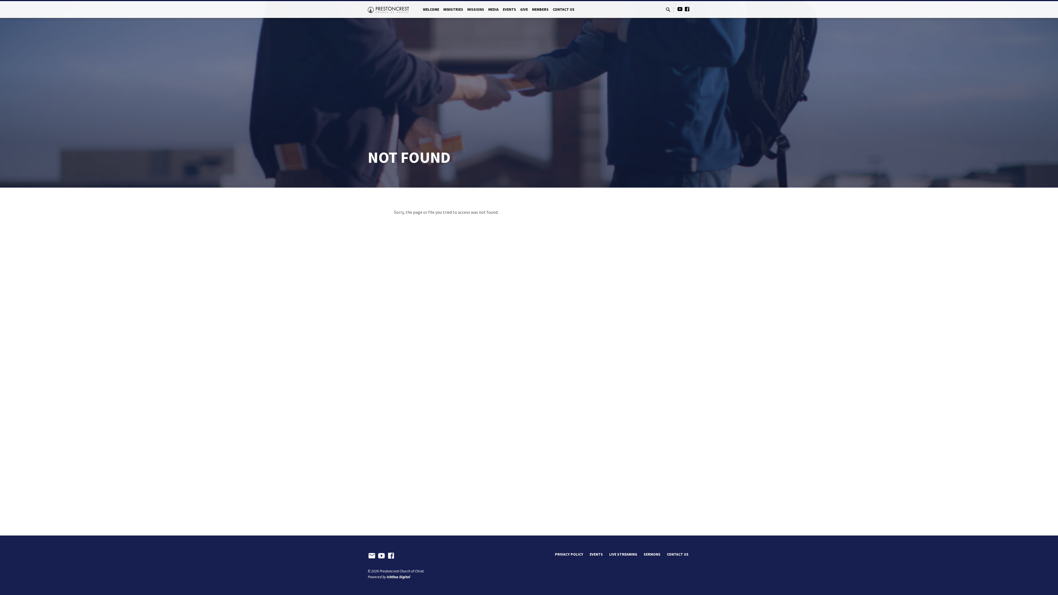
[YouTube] (680, 9)
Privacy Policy (569, 554)
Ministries (453, 9)
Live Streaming (623, 554)
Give (524, 9)
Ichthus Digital (398, 577)
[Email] (372, 556)
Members (540, 9)
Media (493, 9)
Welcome (431, 9)
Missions (475, 9)
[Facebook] (687, 9)
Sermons (652, 554)
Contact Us (563, 9)
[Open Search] (668, 9)
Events (509, 9)
